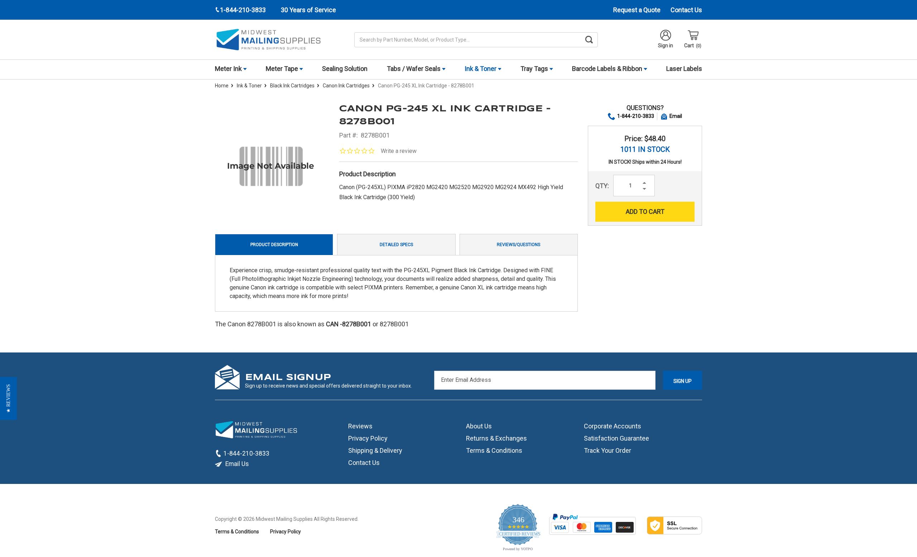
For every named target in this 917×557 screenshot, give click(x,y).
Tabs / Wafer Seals (414, 68)
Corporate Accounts (612, 426)
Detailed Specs (396, 244)
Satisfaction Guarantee (616, 438)
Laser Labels (684, 68)
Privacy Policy (368, 438)
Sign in (665, 45)
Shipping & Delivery (375, 450)
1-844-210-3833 (635, 116)
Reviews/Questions (518, 244)
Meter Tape (282, 68)
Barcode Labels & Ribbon (608, 68)
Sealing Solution (345, 68)
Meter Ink (229, 68)
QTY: (602, 185)
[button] (8, 398)
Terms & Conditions (494, 450)
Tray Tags (534, 68)
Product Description (274, 244)
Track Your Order (607, 450)
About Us (479, 426)
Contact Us (686, 10)
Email (675, 116)
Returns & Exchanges (496, 438)
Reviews (360, 426)
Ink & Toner (481, 68)
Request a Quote (637, 10)
